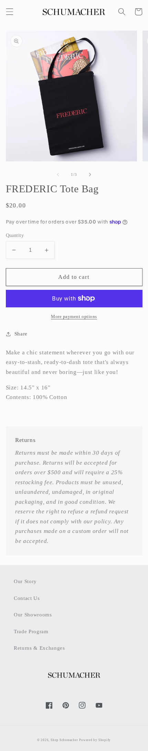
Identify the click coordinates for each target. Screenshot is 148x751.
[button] (9, 11)
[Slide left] (58, 174)
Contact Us (27, 598)
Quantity (15, 235)
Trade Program (31, 631)
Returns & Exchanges (39, 648)
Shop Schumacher (64, 740)
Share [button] (21, 334)
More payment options (74, 316)
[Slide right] (89, 174)
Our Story (25, 581)
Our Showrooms (33, 614)
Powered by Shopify (95, 740)
